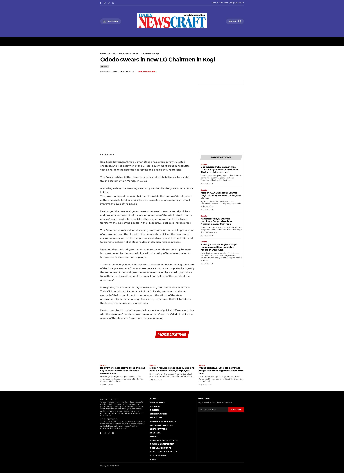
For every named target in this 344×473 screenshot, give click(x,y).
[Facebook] (100, 2)
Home (103, 53)
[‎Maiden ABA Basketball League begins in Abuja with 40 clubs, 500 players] (172, 351)
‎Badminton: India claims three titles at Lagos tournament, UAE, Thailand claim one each (219, 169)
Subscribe (236, 409)
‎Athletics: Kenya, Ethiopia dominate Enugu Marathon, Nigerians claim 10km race (216, 221)
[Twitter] (113, 2)
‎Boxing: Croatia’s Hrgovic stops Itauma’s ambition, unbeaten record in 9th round (219, 247)
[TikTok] (109, 2)
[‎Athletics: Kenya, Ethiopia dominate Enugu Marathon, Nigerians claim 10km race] (221, 351)
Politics (111, 53)
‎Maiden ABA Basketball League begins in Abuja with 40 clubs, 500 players (221, 195)
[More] (241, 72)
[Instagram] (104, 2)
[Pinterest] (228, 72)
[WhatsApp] (234, 72)
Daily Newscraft (147, 71)
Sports (204, 164)
